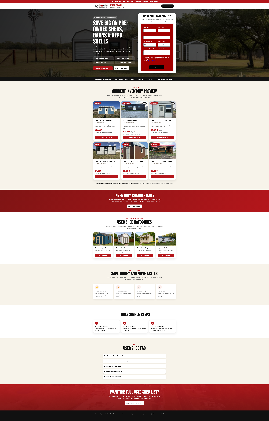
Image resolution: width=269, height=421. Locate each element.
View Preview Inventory (103, 68)
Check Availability (106, 137)
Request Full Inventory (134, 403)
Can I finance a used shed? (113, 366)
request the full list (150, 183)
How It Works (152, 6)
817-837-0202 (140, 183)
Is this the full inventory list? (114, 355)
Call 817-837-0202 (167, 6)
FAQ (159, 6)
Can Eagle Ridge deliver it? (113, 376)
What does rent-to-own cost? (114, 371)
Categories (143, 6)
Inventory (136, 6)
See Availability (103, 255)
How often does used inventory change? (118, 361)
